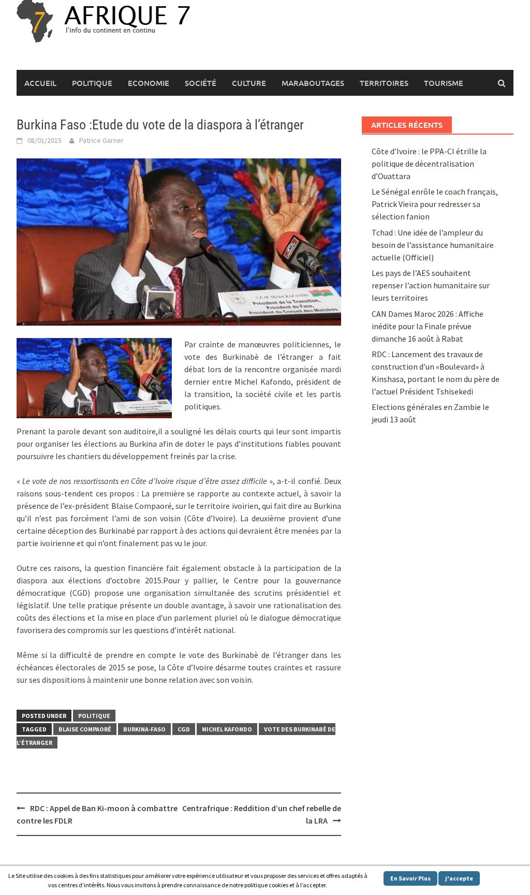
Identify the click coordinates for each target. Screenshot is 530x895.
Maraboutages (313, 83)
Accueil (40, 83)
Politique (92, 83)
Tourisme (443, 83)
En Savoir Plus (410, 878)
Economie (148, 83)
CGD (184, 729)
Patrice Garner (101, 140)
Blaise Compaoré (84, 729)
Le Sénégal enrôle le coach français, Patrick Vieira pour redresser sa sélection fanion (435, 204)
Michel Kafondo (227, 729)
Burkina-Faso (144, 729)
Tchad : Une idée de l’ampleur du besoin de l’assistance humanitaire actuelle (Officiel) (433, 244)
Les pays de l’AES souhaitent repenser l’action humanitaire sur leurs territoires (431, 285)
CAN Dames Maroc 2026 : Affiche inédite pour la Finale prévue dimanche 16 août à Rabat (427, 326)
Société (200, 83)
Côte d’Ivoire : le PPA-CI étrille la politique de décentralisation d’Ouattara (429, 163)
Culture (249, 83)
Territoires (384, 83)
